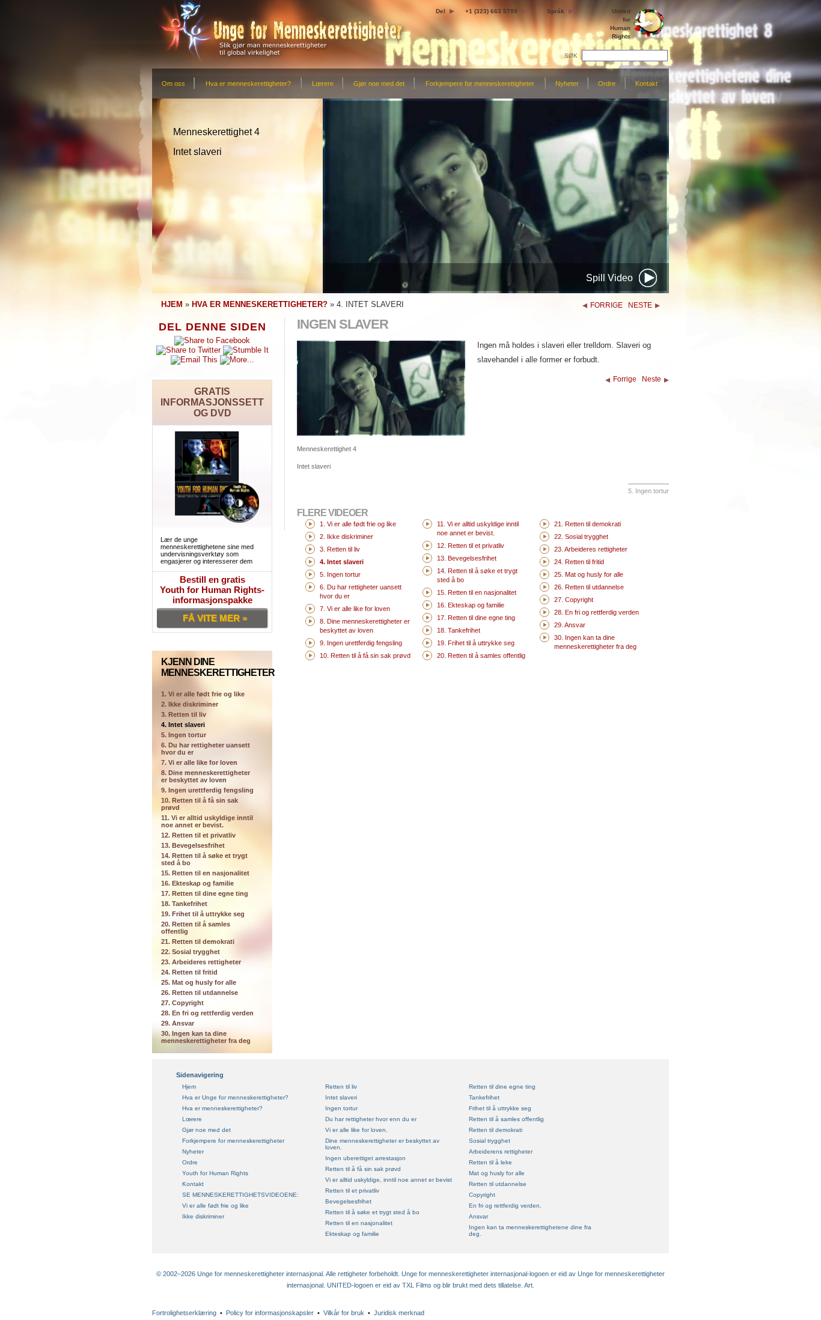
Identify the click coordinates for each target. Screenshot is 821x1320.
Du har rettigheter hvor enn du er (371, 1119)
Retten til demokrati (495, 1130)
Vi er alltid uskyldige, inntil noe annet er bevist (388, 1179)
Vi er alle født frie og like (215, 1205)
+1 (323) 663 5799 (491, 11)
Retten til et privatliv (352, 1190)
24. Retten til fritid (189, 972)
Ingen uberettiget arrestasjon (365, 1158)
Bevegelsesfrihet (348, 1201)
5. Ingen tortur (183, 734)
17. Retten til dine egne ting (204, 893)
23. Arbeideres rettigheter (201, 962)
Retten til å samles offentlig (506, 1119)
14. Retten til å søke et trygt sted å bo (204, 859)
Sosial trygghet (489, 1140)
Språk (555, 11)
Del (440, 11)
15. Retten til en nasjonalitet (205, 873)
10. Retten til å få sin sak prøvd (199, 804)
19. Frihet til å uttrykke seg (203, 913)
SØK (571, 55)
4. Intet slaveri (183, 724)
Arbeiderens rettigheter (501, 1151)
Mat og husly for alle (497, 1173)
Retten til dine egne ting (502, 1086)
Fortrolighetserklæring (184, 1312)
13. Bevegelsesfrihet (193, 845)
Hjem (189, 1086)
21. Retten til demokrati (197, 941)
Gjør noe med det (378, 83)
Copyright (482, 1194)
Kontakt (646, 83)
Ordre (606, 83)
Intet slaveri (341, 1097)
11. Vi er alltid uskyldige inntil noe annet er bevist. (207, 821)
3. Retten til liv (183, 714)
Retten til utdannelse (497, 1184)
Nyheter (567, 83)
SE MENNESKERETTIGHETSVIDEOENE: (240, 1194)
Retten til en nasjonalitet (358, 1223)
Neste (651, 379)
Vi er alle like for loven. (356, 1130)
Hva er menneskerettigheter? (248, 83)
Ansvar (478, 1216)
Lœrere (323, 83)
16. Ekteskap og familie (197, 883)
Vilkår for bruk (343, 1312)
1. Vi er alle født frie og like (358, 524)
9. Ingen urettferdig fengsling (207, 790)
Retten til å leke (490, 1162)
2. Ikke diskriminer (189, 704)
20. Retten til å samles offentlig (195, 927)
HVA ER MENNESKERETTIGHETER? (260, 304)
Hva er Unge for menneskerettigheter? (235, 1097)
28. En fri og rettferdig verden (207, 1013)
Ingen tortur (341, 1108)
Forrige (624, 379)
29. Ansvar (177, 1023)
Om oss (173, 83)
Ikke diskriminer (203, 1216)
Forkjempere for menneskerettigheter (480, 83)
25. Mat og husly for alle (198, 982)
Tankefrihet (484, 1097)
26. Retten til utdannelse (199, 992)
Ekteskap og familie (352, 1233)
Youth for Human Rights (215, 1173)
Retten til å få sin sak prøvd (363, 1169)
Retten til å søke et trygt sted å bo (372, 1212)
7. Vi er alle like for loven (199, 762)
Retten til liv (341, 1086)
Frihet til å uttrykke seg (500, 1108)
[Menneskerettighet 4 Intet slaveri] (381, 432)
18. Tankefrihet (184, 903)
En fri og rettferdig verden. (505, 1205)
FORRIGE (606, 305)
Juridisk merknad (399, 1312)
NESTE (640, 305)
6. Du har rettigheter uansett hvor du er (205, 748)
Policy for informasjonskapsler (270, 1312)
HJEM (172, 304)
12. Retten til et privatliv (198, 835)
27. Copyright (182, 1002)
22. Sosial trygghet (190, 951)
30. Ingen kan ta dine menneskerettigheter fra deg (206, 1037)
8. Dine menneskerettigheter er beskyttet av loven (205, 776)
